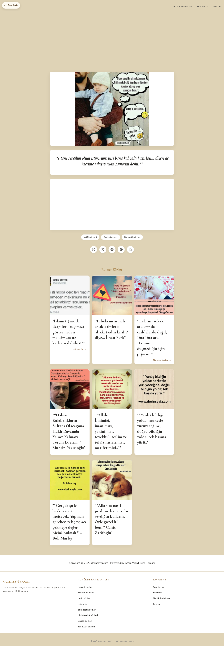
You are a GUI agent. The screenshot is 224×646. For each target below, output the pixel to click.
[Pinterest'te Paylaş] (121, 249)
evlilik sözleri (90, 237)
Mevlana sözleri (86, 592)
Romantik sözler (132, 237)
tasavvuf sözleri (86, 626)
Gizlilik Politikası (182, 6)
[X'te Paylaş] (102, 249)
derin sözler (84, 598)
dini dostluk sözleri (88, 615)
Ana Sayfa (13, 5)
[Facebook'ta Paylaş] (112, 249)
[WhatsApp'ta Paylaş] (93, 249)
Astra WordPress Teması (140, 563)
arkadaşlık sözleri (87, 609)
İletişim (217, 6)
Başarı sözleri (85, 621)
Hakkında (202, 6)
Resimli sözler (110, 237)
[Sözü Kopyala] (130, 249)
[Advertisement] (112, 38)
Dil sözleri (83, 604)
